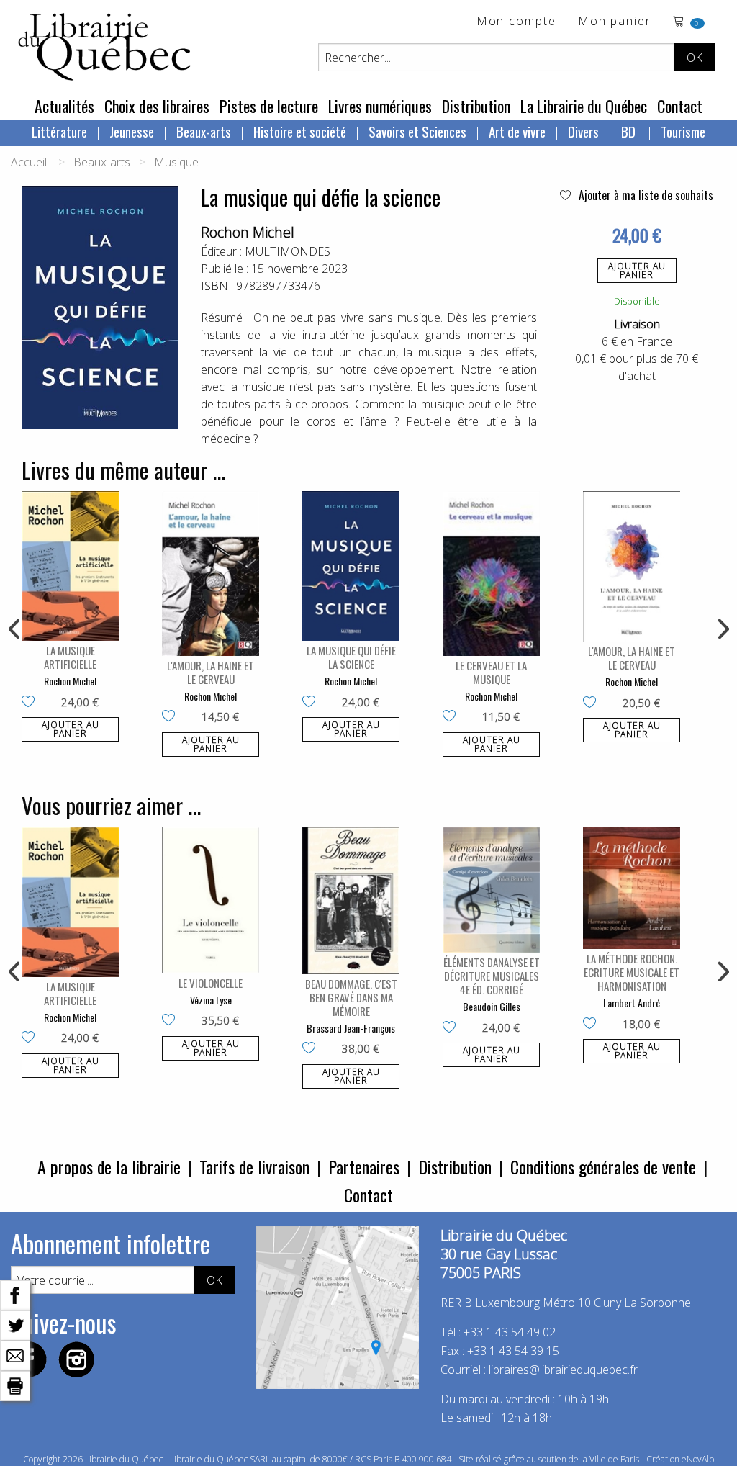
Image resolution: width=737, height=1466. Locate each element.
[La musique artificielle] (70, 566)
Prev (15, 629)
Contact (679, 106)
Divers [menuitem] (583, 131)
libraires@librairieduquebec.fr (563, 1369)
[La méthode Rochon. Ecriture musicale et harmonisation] (631, 888)
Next (721, 629)
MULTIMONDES (287, 251)
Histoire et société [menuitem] (299, 131)
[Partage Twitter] (15, 1324)
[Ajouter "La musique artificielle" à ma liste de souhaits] (31, 703)
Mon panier (614, 22)
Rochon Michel (247, 232)
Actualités (64, 106)
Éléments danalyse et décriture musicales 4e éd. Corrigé (491, 975)
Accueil (29, 162)
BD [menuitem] (629, 131)
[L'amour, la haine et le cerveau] (210, 573)
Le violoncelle (210, 983)
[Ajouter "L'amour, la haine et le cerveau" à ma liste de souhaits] (171, 717)
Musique (176, 162)
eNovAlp (698, 1459)
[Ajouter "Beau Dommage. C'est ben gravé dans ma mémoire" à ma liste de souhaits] (312, 1049)
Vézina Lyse (211, 999)
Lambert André (631, 1002)
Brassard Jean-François (351, 1027)
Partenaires (363, 1166)
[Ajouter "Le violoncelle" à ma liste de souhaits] (171, 1021)
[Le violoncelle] (210, 900)
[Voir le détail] (70, 566)
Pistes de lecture (269, 106)
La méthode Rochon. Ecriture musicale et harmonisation (631, 972)
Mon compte (516, 22)
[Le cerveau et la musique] (491, 573)
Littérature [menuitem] (59, 131)
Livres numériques (380, 106)
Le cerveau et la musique (491, 672)
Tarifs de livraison (254, 1166)
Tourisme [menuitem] (683, 131)
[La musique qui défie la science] (350, 566)
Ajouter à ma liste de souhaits (644, 195)
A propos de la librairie (109, 1166)
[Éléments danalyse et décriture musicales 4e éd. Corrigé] (491, 890)
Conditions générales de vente (603, 1166)
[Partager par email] (15, 1354)
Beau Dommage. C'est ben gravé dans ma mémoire (351, 997)
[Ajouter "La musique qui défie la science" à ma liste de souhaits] (312, 703)
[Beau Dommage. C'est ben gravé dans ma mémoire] (350, 900)
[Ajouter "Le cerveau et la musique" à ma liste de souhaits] (452, 717)
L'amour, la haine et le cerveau (210, 672)
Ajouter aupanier (637, 270)
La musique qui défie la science (351, 657)
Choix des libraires (156, 106)
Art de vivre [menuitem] (517, 131)
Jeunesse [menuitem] (131, 131)
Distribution (476, 106)
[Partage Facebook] (15, 1294)
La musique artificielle (70, 657)
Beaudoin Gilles (491, 1006)
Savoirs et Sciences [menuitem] (417, 131)
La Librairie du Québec (583, 106)
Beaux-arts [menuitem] (203, 131)
